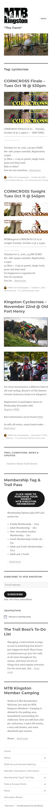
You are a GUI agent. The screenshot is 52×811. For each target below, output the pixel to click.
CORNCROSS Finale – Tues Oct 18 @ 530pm (25, 83)
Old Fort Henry (34, 438)
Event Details (10, 180)
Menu (44, 18)
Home (7, 751)
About (7, 757)
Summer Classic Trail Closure (22, 463)
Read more (35, 170)
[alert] (26, 616)
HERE (40, 417)
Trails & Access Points (15, 784)
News (6, 290)
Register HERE (12, 409)
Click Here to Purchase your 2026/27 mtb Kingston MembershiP (26, 499)
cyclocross (32, 180)
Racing (19, 180)
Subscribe (15, 594)
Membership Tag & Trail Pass (19, 777)
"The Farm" (13, 28)
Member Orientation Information (21, 771)
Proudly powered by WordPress (30, 806)
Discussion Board (13, 797)
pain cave (35, 290)
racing (45, 180)
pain (40, 180)
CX (26, 180)
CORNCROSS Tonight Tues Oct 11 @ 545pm (24, 193)
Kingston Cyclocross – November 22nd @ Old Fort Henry (26, 307)
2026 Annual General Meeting (20, 764)
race (43, 438)
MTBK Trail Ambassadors (18, 177)
